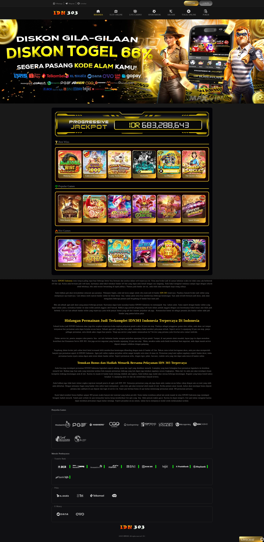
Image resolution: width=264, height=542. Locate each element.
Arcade (171, 15)
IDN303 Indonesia (65, 281)
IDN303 (126, 536)
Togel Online (189, 15)
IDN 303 (163, 293)
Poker (206, 15)
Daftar (191, 3)
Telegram (71, 3)
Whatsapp (59, 3)
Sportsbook (154, 15)
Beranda (98, 15)
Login (206, 3)
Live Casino (135, 15)
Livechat (83, 3)
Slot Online (116, 15)
